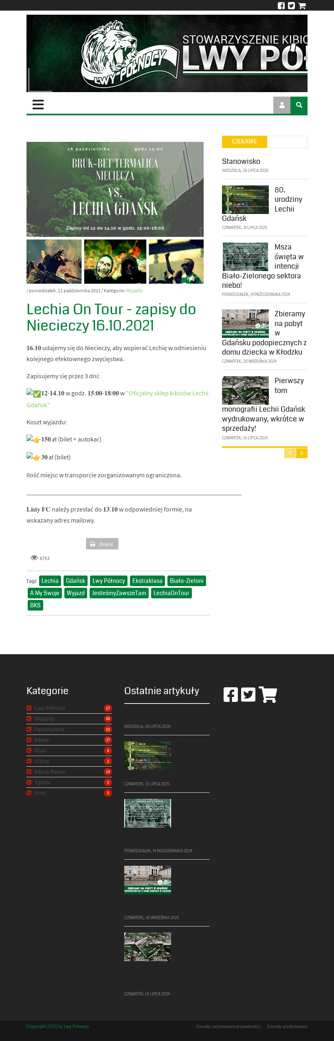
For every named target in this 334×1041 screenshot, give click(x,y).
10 (108, 729)
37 (108, 740)
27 (108, 708)
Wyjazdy (134, 290)
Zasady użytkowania (287, 1026)
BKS (35, 605)
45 (108, 718)
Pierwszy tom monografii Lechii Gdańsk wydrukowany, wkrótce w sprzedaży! (263, 404)
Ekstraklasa (147, 581)
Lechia (50, 581)
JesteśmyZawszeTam (119, 593)
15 (108, 771)
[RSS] (29, 708)
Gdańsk (75, 581)
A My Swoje (44, 593)
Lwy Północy (108, 581)
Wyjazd (76, 593)
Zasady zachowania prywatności (228, 1026)
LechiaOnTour (171, 593)
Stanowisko (241, 161)
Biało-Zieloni (187, 581)
